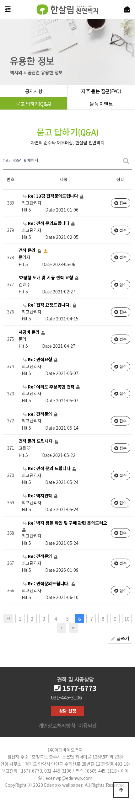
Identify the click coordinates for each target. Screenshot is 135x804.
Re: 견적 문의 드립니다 (49, 468)
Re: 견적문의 (40, 414)
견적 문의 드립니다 (36, 441)
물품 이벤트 (101, 103)
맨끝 (73, 628)
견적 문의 (28, 250)
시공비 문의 (30, 332)
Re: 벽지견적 (40, 495)
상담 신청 (67, 711)
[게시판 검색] (126, 160)
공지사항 (33, 91)
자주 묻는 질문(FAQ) (101, 91)
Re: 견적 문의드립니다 (49, 223)
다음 (61, 628)
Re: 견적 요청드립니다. (49, 305)
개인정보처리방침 (56, 725)
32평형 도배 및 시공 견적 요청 (46, 278)
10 (126, 618)
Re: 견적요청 (40, 359)
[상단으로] (121, 790)
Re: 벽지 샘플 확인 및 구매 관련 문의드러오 (67, 523)
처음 (8, 618)
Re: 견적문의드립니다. (49, 583)
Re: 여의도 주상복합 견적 (51, 386)
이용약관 (87, 725)
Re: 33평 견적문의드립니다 (53, 196)
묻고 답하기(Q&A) (33, 103)
